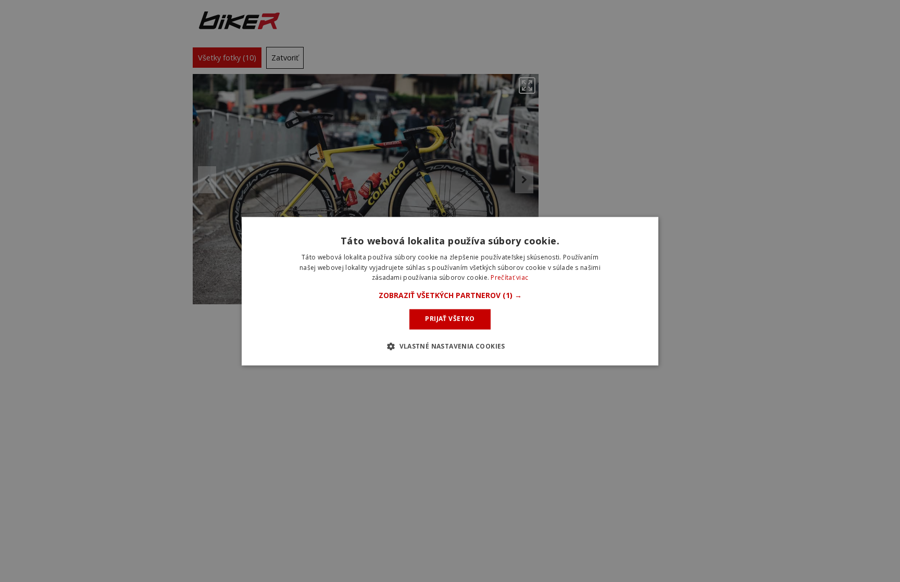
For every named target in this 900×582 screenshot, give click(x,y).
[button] (450, 296)
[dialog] (450, 291)
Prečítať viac (509, 278)
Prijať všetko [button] (449, 319)
